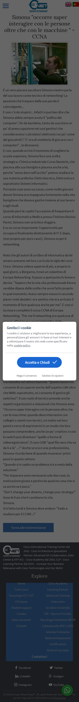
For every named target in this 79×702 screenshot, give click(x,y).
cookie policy (22, 345)
